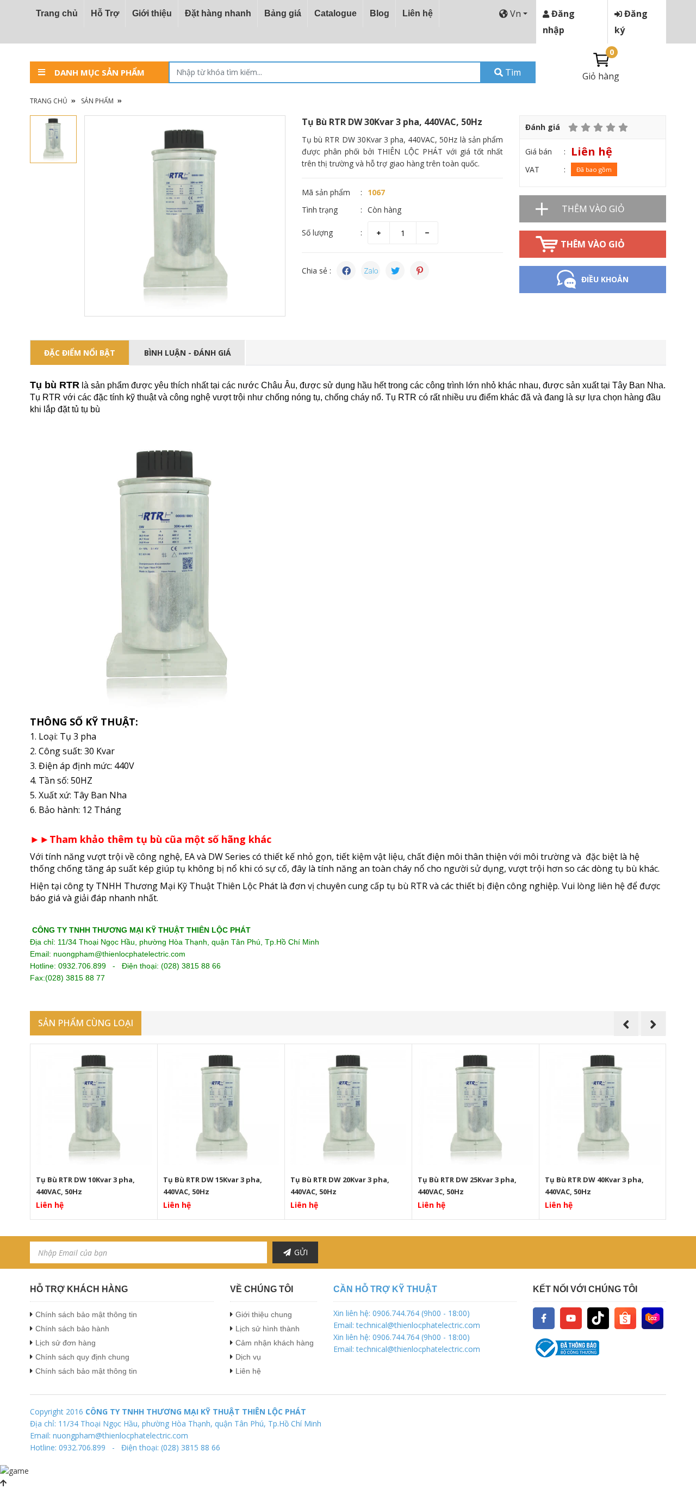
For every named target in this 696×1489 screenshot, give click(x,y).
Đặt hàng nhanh (218, 13)
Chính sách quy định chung (82, 1356)
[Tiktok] (598, 1317)
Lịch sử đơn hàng (65, 1342)
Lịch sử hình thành (267, 1328)
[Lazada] (652, 1317)
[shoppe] (625, 1317)
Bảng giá (282, 13)
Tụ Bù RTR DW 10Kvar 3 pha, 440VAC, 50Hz (85, 1185)
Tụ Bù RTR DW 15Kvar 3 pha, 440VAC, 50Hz (212, 1185)
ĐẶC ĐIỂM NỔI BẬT (79, 353)
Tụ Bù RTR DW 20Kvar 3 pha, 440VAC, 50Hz (339, 1185)
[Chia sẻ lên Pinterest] (419, 270)
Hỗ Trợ (105, 13)
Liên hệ (417, 13)
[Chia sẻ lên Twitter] (395, 270)
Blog (379, 13)
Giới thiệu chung (263, 1314)
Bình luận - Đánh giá (187, 353)
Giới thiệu (152, 13)
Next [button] (653, 1024)
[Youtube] (571, 1317)
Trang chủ (57, 13)
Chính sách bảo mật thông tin (86, 1314)
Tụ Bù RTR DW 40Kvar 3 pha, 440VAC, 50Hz (594, 1185)
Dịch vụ (248, 1356)
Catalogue (335, 13)
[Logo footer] (599, 1348)
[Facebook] (544, 1317)
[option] (184, 216)
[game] (14, 1470)
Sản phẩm (97, 101)
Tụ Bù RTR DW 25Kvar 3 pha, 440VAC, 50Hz (467, 1185)
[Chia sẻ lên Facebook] (346, 270)
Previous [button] (626, 1024)
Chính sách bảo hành (72, 1328)
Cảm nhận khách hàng (274, 1342)
